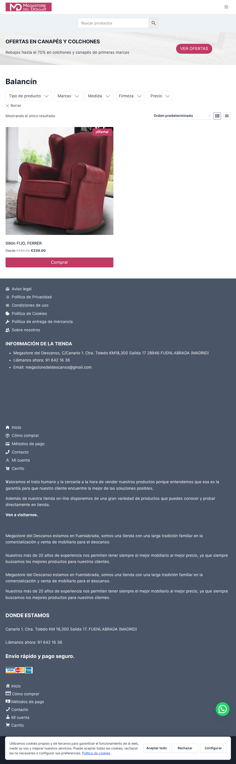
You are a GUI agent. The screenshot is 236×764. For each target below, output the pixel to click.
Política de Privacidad (32, 297)
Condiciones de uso (30, 305)
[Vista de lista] (226, 116)
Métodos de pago (28, 443)
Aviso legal (22, 289)
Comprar (59, 262)
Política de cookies (96, 753)
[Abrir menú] (226, 6)
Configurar (213, 748)
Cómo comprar (25, 435)
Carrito (18, 468)
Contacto (20, 452)
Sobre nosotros (26, 330)
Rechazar (185, 748)
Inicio (16, 427)
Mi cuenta (21, 460)
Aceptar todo (156, 748)
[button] (223, 709)
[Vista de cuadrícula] (217, 116)
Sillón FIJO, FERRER (24, 243)
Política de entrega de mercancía (42, 321)
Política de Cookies (29, 313)
